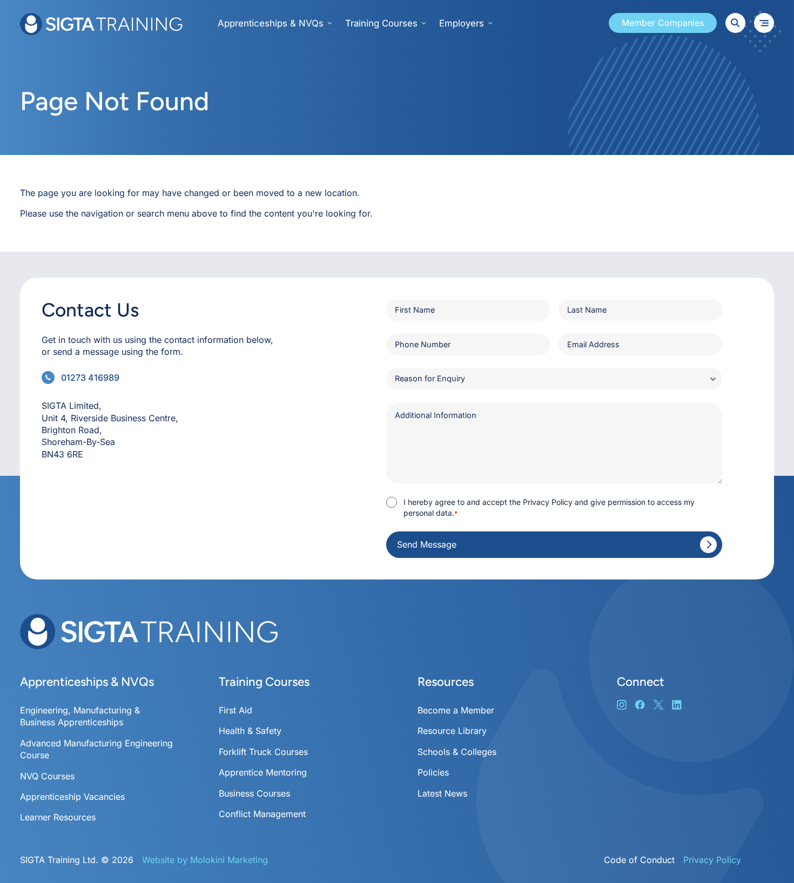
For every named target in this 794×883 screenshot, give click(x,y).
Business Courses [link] (254, 793)
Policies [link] (433, 772)
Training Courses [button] (381, 23)
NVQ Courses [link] (47, 776)
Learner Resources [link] (58, 817)
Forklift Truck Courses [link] (263, 751)
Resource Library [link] (452, 730)
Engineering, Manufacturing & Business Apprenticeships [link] (80, 716)
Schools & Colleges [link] (457, 751)
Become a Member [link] (456, 710)
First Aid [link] (235, 710)
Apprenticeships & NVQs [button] (271, 23)
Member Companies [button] (663, 22)
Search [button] (735, 23)
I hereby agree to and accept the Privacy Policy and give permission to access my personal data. (549, 507)
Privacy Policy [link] (712, 859)
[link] (102, 24)
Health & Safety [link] (250, 730)
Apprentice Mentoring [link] (263, 772)
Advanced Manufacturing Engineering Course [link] (96, 749)
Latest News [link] (442, 793)
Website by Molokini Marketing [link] (205, 859)
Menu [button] (764, 23)
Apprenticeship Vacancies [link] (72, 796)
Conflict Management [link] (262, 813)
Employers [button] (461, 23)
